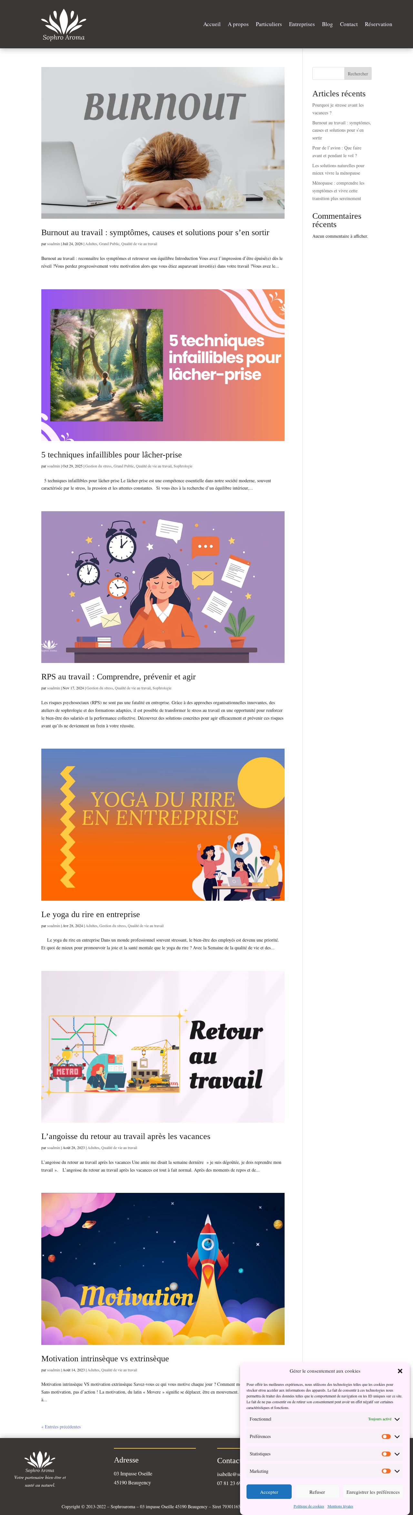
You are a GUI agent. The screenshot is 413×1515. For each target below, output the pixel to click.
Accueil (212, 24)
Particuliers (269, 24)
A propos (238, 24)
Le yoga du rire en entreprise (90, 914)
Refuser (317, 1492)
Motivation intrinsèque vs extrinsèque (105, 1358)
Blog (327, 24)
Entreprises (302, 24)
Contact (349, 24)
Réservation (378, 24)
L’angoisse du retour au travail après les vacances (125, 1136)
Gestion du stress (98, 465)
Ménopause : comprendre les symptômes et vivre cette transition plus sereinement (338, 190)
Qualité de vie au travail (139, 243)
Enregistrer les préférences (373, 1492)
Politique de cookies (309, 1506)
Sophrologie (183, 465)
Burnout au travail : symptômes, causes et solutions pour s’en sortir (155, 232)
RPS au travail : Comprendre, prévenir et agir (118, 676)
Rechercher (358, 74)
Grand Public (109, 243)
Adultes (91, 243)
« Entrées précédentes (61, 1427)
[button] (400, 1371)
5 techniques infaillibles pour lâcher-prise (111, 454)
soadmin (53, 243)
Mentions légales (340, 1506)
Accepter (269, 1492)
